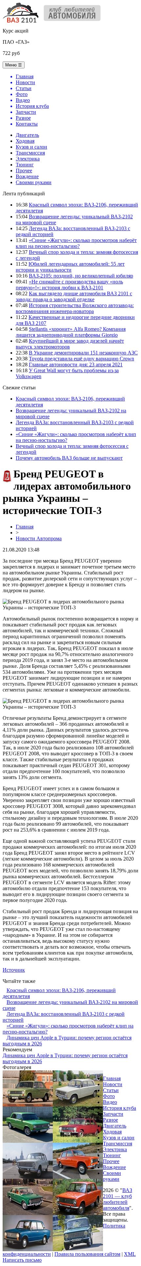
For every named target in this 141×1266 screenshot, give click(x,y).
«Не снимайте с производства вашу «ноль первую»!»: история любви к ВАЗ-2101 (69, 284)
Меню (13, 64)
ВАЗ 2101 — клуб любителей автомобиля (117, 1199)
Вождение (27, 176)
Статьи (111, 1090)
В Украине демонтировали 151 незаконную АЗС (83, 352)
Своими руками (33, 182)
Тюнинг (25, 164)
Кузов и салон (31, 147)
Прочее (24, 170)
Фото (109, 1096)
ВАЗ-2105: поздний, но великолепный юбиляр (81, 276)
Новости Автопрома (39, 538)
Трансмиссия (30, 153)
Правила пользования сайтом (87, 1254)
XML (130, 1254)
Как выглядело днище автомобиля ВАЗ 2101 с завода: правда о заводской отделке (74, 296)
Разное (110, 1120)
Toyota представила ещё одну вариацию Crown (81, 358)
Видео (110, 1102)
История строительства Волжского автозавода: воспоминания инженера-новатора (75, 308)
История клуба (119, 1108)
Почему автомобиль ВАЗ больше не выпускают (69, 458)
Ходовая (25, 141)
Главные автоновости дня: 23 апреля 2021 (76, 364)
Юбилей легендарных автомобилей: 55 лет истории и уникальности (70, 267)
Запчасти (113, 1114)
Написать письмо (22, 1260)
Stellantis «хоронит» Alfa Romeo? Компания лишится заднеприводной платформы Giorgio (71, 332)
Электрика (28, 158)
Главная (24, 526)
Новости (112, 1084)
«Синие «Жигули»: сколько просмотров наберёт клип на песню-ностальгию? (76, 243)
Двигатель (27, 135)
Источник (14, 970)
